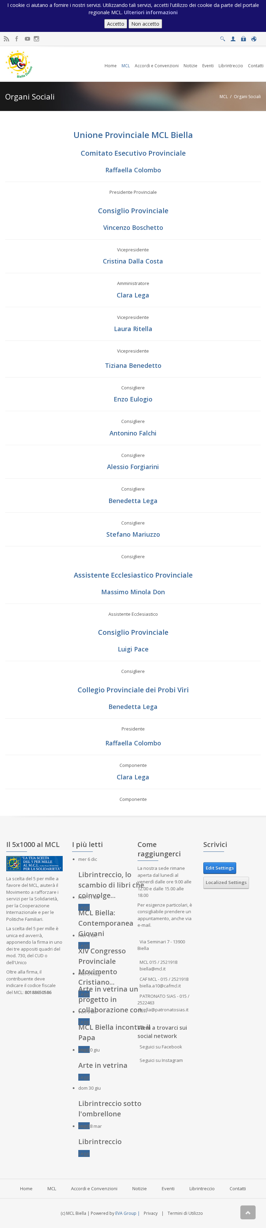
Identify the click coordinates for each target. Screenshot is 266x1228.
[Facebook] (16, 39)
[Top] (248, 1212)
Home (26, 1188)
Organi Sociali (247, 97)
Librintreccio (100, 1141)
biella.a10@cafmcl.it (160, 986)
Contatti (238, 1188)
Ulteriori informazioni (151, 12)
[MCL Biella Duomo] (19, 63)
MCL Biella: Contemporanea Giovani (105, 923)
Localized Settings (226, 882)
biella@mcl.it (153, 969)
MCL (224, 97)
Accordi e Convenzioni (94, 1188)
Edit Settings (220, 868)
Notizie (139, 1188)
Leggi (84, 907)
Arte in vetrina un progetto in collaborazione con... (112, 999)
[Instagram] (36, 39)
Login (243, 37)
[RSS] (6, 39)
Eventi (168, 1188)
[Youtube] (27, 39)
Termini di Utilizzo (185, 1213)
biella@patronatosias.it (164, 1009)
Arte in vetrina (102, 1065)
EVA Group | (128, 1213)
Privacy (151, 1213)
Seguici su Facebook (161, 1047)
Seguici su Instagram (161, 1060)
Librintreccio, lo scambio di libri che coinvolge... (111, 885)
